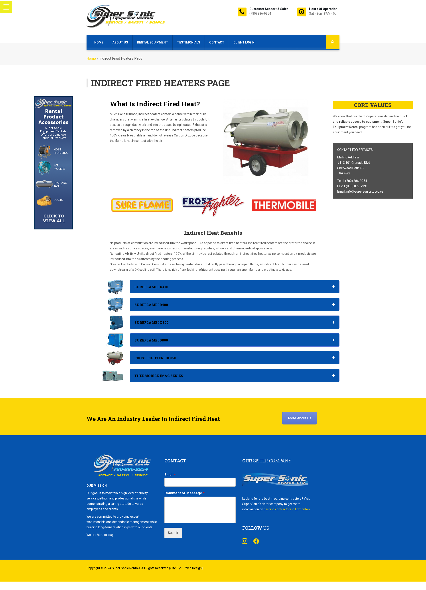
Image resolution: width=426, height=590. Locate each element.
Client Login (243, 42)
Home (98, 42)
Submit (173, 533)
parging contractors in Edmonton (287, 509)
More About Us (299, 418)
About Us (120, 42)
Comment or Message (184, 493)
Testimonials (188, 42)
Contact (216, 42)
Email (170, 475)
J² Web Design (191, 568)
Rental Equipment (152, 42)
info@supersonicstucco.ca (364, 191)
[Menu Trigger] (6, 7)
